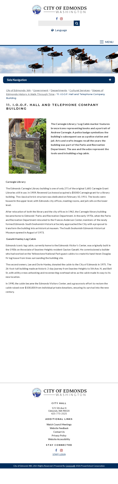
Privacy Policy (59, 435)
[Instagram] (61, 18)
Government (40, 90)
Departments (59, 90)
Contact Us (59, 431)
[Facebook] (56, 18)
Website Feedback (59, 428)
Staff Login (59, 454)
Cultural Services (79, 90)
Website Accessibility (59, 439)
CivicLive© (70, 466)
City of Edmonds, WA (18, 90)
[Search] (77, 23)
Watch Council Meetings (59, 424)
